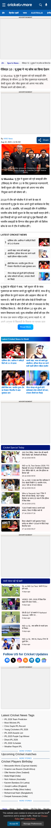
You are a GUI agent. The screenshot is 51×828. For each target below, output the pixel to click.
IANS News (8, 139)
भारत (25, 13)
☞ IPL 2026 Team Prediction (14, 719)
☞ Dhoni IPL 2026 (10, 740)
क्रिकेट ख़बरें (14, 13)
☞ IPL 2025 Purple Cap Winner (15, 736)
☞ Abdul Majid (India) (11, 776)
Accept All (14, 824)
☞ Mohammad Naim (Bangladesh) (17, 793)
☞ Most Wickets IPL (11, 723)
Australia (37, 13)
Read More (25, 327)
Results (47, 809)
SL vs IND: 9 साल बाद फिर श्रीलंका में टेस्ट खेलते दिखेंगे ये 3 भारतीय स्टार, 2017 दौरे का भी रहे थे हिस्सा (36, 482)
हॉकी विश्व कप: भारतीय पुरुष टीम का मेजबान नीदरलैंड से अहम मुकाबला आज (13, 390)
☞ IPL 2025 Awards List (12, 733)
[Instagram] (19, 660)
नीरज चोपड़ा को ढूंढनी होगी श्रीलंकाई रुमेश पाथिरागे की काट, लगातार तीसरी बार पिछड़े (37, 390)
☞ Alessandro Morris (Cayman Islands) (19, 765)
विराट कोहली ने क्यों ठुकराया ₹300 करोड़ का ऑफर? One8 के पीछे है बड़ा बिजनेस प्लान (35, 523)
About (12, 809)
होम (3, 13)
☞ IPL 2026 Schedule (11, 743)
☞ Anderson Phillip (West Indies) (16, 789)
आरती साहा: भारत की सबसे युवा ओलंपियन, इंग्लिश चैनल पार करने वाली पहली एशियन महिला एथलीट (37, 363)
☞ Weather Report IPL (12, 746)
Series (25, 809)
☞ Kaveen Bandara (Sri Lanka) (16, 782)
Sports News (13, 63)
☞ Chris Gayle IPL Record (13, 726)
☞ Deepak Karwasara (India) (15, 796)
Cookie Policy (30, 819)
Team (19, 809)
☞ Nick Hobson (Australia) (14, 779)
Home (4, 809)
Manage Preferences (33, 824)
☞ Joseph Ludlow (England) (14, 786)
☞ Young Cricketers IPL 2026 (15, 729)
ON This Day (36, 809)
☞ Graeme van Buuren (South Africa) (18, 769)
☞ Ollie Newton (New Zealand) (15, 772)
